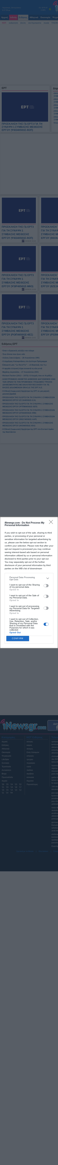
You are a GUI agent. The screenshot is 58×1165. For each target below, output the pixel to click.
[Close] (52, 523)
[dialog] (29, 582)
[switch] (46, 585)
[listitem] (29, 578)
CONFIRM (17, 638)
